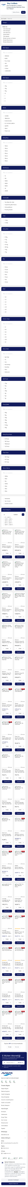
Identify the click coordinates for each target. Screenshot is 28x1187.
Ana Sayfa (3, 18)
